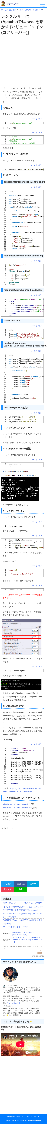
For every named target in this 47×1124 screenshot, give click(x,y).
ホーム (4, 10)
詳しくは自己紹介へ (14, 1003)
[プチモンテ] (11, 6)
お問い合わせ (19, 1116)
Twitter (7, 884)
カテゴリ (13, 10)
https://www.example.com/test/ (15, 804)
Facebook (20, 884)
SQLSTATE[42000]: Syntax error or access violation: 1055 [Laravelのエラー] (27, 939)
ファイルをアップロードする (15, 927)
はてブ (33, 884)
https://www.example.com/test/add (17, 808)
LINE (20, 889)
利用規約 (10, 1116)
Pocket (7, 889)
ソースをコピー (36, 119)
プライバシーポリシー (32, 1116)
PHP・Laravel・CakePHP (30, 10)
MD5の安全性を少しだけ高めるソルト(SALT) (22, 903)
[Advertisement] (23, 61)
